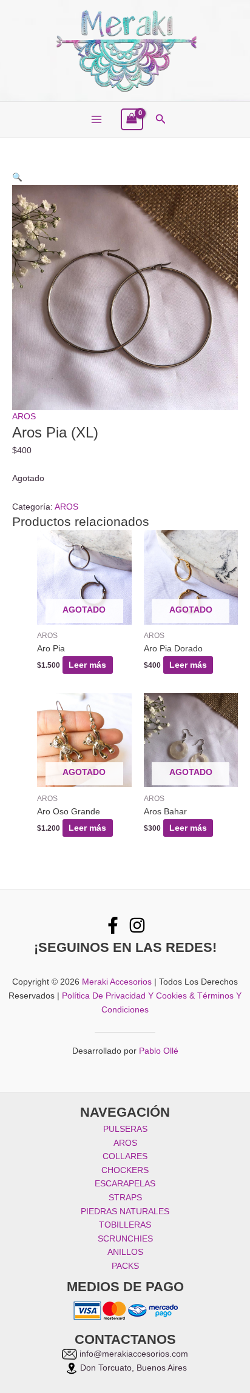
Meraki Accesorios (117, 981)
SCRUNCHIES (125, 1238)
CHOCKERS (125, 1170)
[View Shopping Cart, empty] (132, 119)
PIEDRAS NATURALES (125, 1211)
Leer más (87, 665)
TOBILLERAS (125, 1224)
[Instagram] (137, 925)
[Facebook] (112, 925)
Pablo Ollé (158, 1051)
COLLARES (125, 1156)
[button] (160, 119)
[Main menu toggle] (96, 119)
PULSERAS (125, 1129)
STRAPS (125, 1197)
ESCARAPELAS (125, 1183)
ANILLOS (125, 1252)
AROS (24, 416)
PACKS (125, 1266)
